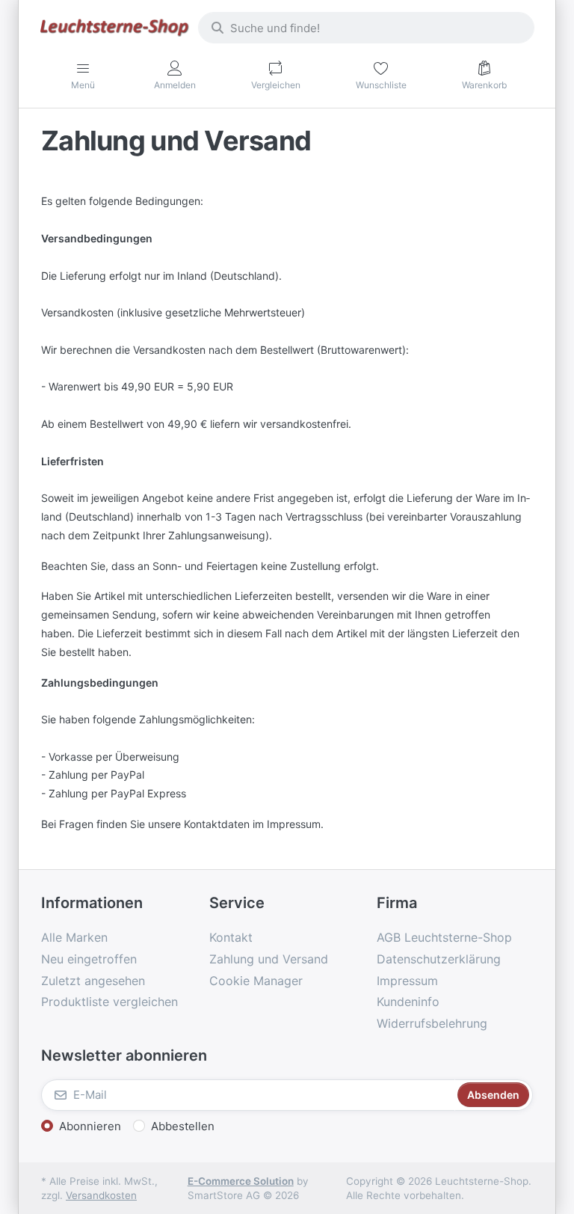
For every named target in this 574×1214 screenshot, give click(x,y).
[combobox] (366, 27)
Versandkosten (101, 1195)
